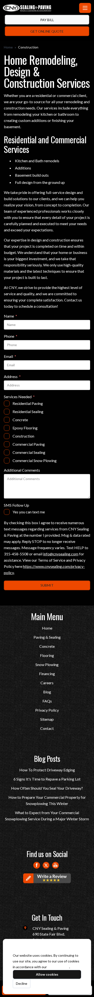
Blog (47, 692)
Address (12, 376)
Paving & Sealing (47, 637)
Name (10, 316)
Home (8, 47)
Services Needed (19, 397)
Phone (10, 336)
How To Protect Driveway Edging (47, 770)
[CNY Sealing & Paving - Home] (40, 8)
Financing (47, 673)
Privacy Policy (47, 710)
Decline (21, 983)
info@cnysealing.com (60, 554)
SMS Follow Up (16, 505)
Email (10, 356)
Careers (47, 682)
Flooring (47, 655)
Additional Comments (22, 470)
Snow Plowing (47, 664)
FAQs (47, 701)
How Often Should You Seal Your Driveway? (47, 788)
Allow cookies (47, 974)
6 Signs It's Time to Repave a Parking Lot (47, 779)
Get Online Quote (47, 31)
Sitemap (47, 719)
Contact (47, 728)
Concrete (47, 646)
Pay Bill (47, 20)
